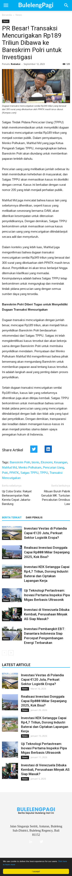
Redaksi (15, 63)
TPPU (44, 472)
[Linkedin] (31, 842)
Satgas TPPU (29, 472)
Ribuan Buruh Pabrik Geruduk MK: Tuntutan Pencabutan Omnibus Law (55, 498)
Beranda (7, 15)
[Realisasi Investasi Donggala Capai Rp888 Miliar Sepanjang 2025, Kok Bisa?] (12, 552)
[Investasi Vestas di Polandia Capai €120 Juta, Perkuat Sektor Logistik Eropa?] (12, 533)
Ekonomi (46, 462)
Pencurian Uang (53, 467)
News (19, 15)
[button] (66, 5)
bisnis (35, 462)
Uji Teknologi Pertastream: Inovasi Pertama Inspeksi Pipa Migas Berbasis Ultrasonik (47, 595)
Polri (5, 472)
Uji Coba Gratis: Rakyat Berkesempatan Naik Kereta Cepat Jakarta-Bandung (17, 498)
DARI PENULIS (34, 517)
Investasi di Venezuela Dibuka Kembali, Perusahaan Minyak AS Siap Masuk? (46, 614)
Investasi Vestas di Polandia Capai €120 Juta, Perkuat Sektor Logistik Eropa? (45, 533)
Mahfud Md (9, 467)
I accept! (36, 871)
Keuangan (60, 462)
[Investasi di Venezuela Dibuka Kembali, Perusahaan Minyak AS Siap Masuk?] (12, 614)
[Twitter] (41, 842)
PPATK (14, 472)
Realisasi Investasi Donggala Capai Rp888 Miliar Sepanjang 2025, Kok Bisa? (47, 552)
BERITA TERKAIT (12, 517)
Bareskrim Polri (20, 462)
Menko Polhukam (29, 467)
